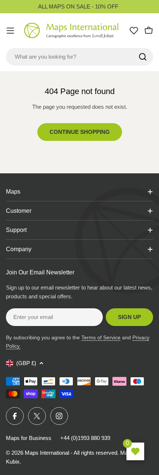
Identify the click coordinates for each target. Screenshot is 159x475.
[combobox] (79, 57)
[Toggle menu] (10, 30)
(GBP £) (26, 363)
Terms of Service (101, 337)
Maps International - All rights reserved (71, 453)
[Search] (142, 56)
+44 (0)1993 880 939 (85, 438)
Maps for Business (28, 438)
